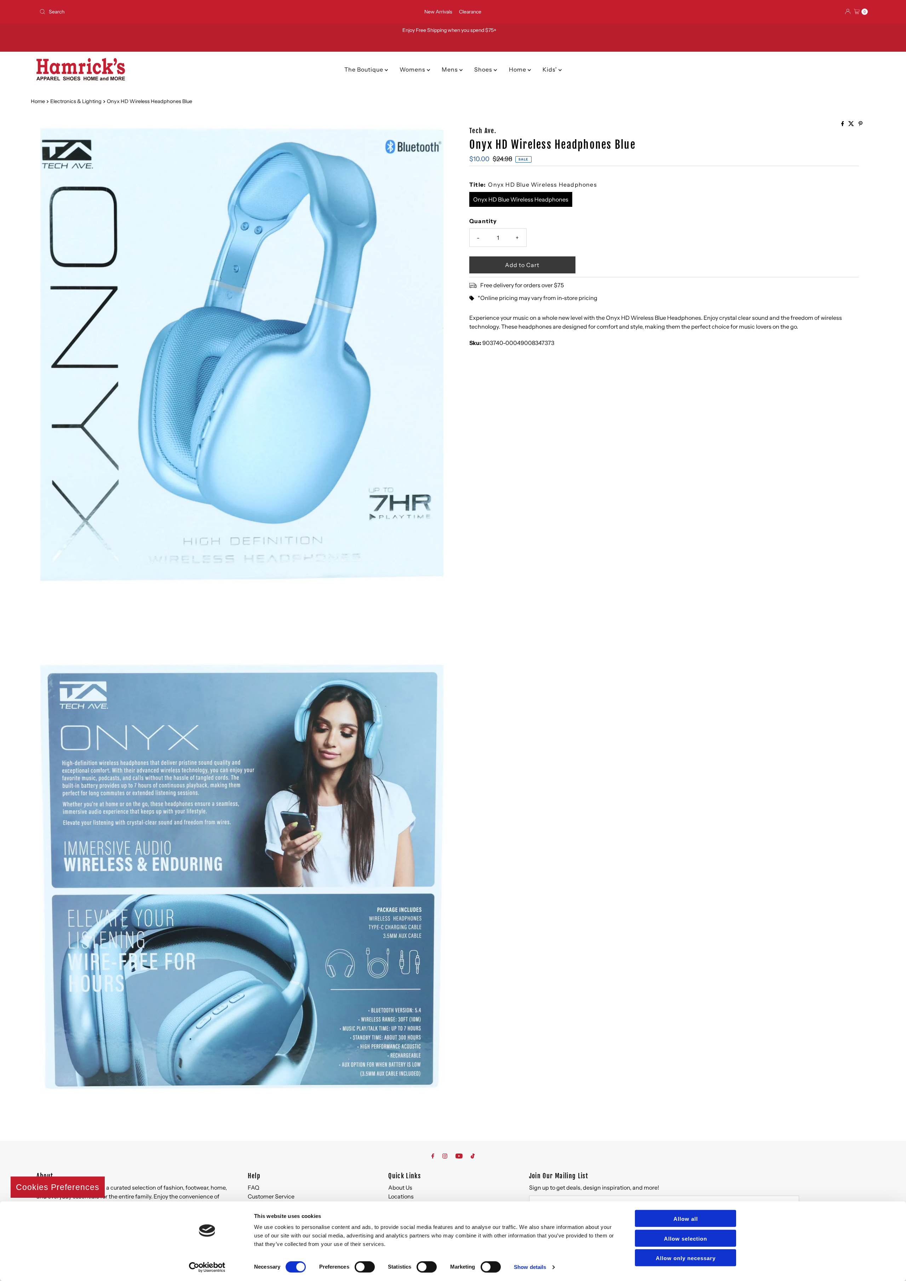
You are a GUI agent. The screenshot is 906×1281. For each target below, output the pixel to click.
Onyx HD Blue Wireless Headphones (520, 199)
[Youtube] (459, 1156)
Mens (450, 69)
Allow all (685, 1219)
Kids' (550, 69)
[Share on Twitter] (851, 123)
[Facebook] (432, 1156)
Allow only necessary (686, 1258)
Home (518, 69)
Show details (530, 1267)
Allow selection (685, 1239)
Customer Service (271, 1196)
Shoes (484, 69)
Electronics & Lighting (76, 101)
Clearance (470, 11)
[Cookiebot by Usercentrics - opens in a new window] (207, 1267)
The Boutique (364, 69)
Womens (413, 69)
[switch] (365, 1267)
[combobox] (173, 12)
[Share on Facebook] (843, 123)
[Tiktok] (473, 1156)
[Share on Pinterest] (860, 123)
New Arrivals (438, 11)
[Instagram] (444, 1156)
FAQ (253, 1187)
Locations (401, 1196)
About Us (400, 1187)
